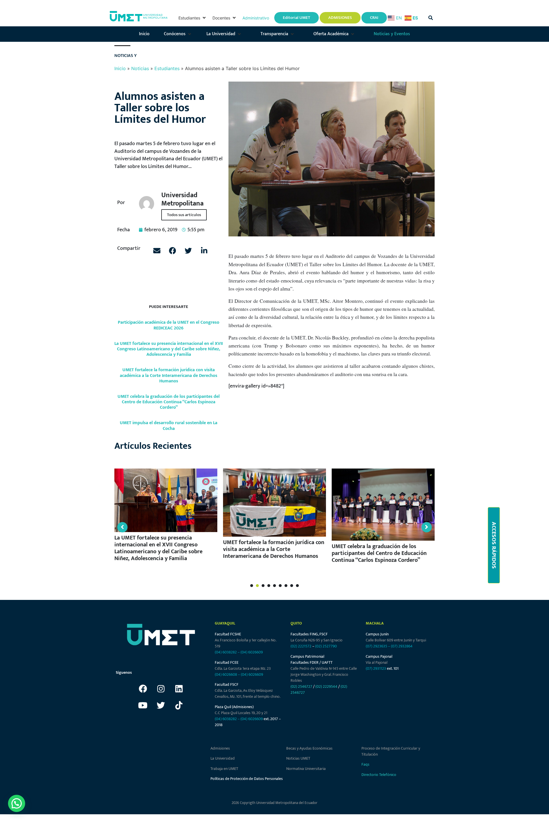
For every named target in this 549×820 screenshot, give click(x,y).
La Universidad (222, 758)
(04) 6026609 (251, 652)
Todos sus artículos (184, 214)
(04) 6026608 (226, 674)
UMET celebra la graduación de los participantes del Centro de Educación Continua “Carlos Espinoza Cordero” (169, 402)
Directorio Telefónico (378, 774)
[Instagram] (161, 688)
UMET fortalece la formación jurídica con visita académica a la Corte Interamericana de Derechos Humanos (168, 375)
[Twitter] (161, 705)
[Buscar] (430, 17)
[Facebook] (143, 688)
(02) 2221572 (301, 646)
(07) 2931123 (376, 668)
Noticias (140, 68)
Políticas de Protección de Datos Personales (246, 778)
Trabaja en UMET (224, 768)
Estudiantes (167, 68)
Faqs (365, 764)
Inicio (120, 68)
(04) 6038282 (226, 652)
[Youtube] (143, 705)
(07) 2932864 (402, 646)
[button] (193, 17)
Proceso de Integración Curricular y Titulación (390, 751)
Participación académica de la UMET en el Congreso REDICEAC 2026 (168, 325)
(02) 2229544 (326, 686)
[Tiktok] (179, 705)
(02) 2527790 (326, 646)
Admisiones (220, 748)
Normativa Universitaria (306, 768)
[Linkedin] (179, 688)
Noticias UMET (298, 758)
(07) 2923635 (376, 646)
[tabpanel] (166, 517)
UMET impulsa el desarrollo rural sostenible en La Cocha (168, 425)
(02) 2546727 (301, 686)
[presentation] (251, 585)
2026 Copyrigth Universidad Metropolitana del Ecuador (274, 803)
